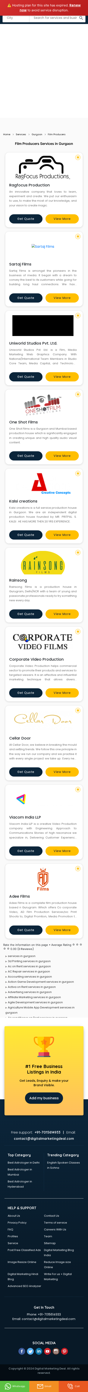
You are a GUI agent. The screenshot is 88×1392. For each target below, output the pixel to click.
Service (13, 1243)
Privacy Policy (17, 1223)
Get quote (25, 219)
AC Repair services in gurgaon (29, 971)
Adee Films (19, 896)
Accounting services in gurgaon (30, 977)
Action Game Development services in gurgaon (41, 982)
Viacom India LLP (25, 817)
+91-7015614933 (49, 1314)
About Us (14, 1216)
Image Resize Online (22, 1262)
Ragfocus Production (29, 185)
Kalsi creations (23, 501)
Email (48, 1386)
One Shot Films (23, 422)
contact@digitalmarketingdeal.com (48, 1319)
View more (62, 219)
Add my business (44, 1098)
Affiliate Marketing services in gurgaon (34, 997)
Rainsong (18, 580)
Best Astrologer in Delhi (24, 1163)
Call (77, 1386)
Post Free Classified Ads (24, 1250)
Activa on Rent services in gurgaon (32, 987)
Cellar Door (20, 738)
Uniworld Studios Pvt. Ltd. (33, 343)
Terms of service (55, 1223)
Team (48, 1236)
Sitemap (50, 1243)
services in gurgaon (21, 956)
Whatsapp (18, 1386)
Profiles (13, 1236)
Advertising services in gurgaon (30, 992)
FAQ (10, 1229)
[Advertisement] (44, 71)
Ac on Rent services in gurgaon (29, 966)
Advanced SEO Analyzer (24, 1286)
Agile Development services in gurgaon (35, 1002)
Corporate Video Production (36, 659)
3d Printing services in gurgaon (29, 961)
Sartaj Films (20, 264)
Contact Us (51, 1216)
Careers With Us (55, 1229)
